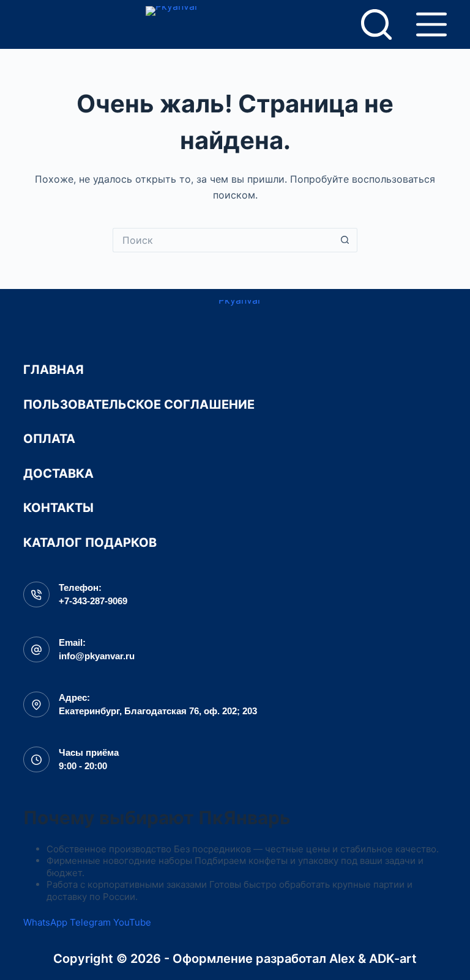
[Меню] (431, 24)
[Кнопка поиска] (345, 240)
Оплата (49, 438)
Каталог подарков (90, 542)
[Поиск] (376, 24)
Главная (53, 369)
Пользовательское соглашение (139, 404)
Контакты (58, 507)
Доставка (58, 473)
